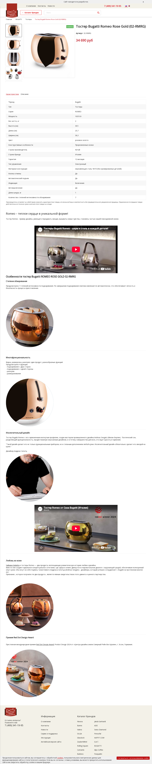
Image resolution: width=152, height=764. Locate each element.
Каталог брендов (32, 12)
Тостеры (29, 19)
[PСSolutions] (12, 17)
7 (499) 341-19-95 (112, 6)
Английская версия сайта (51, 742)
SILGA (79, 734)
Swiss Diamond (100, 729)
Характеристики (12, 94)
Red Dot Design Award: (45, 644)
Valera (79, 729)
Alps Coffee (98, 750)
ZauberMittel (82, 742)
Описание (24, 94)
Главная (9, 19)
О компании (31, 6)
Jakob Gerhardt (100, 721)
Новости (51, 6)
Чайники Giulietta (12, 565)
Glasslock (80, 738)
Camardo (80, 750)
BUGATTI (19, 19)
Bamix (79, 725)
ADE (96, 725)
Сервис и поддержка (49, 734)
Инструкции (45, 738)
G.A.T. (96, 742)
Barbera (80, 754)
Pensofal (97, 734)
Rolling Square (82, 746)
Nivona (80, 721)
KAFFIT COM (99, 738)
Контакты (42, 6)
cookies (60, 758)
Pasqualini (98, 754)
